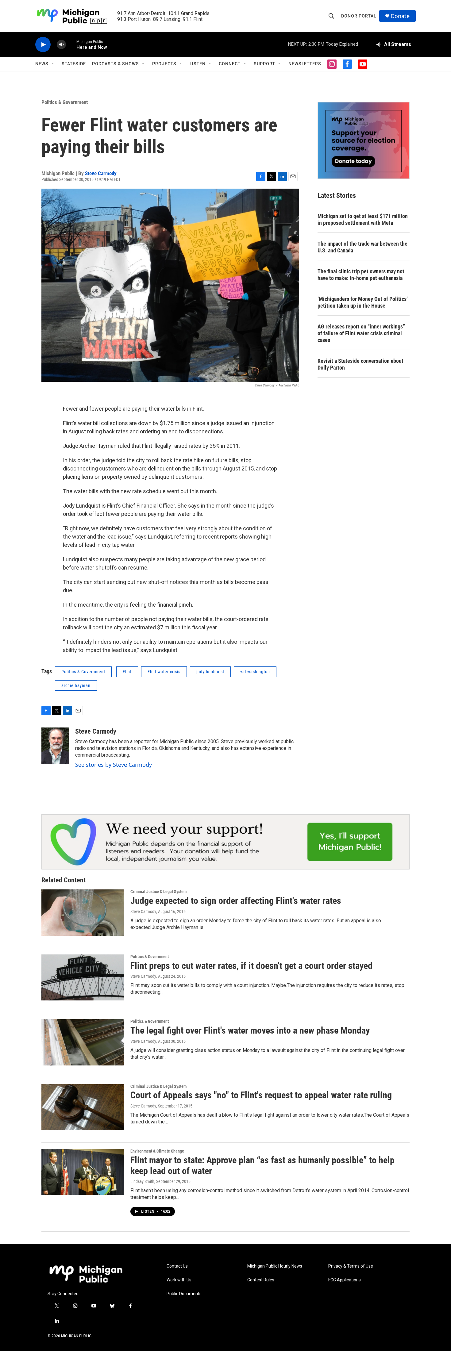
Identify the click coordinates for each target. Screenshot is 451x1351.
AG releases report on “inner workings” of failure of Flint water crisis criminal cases (361, 333)
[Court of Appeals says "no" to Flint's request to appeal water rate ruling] (82, 1107)
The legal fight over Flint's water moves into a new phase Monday (250, 1030)
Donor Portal (358, 15)
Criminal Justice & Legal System (158, 891)
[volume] (61, 45)
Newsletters (304, 63)
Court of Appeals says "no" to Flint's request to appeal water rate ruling (261, 1095)
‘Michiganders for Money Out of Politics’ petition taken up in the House (363, 302)
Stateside (74, 63)
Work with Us (179, 1280)
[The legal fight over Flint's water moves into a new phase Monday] (82, 1042)
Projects (164, 63)
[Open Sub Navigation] (53, 63)
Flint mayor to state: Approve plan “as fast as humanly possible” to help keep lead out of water (262, 1165)
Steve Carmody (101, 173)
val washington (255, 671)
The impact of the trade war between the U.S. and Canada (362, 247)
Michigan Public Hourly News (274, 1266)
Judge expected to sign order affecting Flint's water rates (235, 900)
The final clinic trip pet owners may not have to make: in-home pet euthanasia (361, 274)
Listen (198, 63)
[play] (43, 44)
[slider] (71, 44)
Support (264, 63)
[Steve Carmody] (55, 745)
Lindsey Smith (142, 1181)
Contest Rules (260, 1280)
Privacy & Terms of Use (350, 1266)
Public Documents (184, 1294)
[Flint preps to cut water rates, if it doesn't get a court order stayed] (82, 977)
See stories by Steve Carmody (113, 764)
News (41, 63)
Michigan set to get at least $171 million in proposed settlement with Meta (363, 219)
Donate (400, 16)
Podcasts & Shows (115, 63)
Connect (230, 63)
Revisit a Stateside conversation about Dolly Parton (360, 364)
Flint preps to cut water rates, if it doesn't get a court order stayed (251, 965)
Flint (127, 671)
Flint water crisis (164, 671)
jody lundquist (210, 671)
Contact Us (177, 1266)
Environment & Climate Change (157, 1151)
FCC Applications (344, 1280)
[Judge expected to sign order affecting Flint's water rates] (82, 912)
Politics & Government (64, 102)
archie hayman (76, 685)
